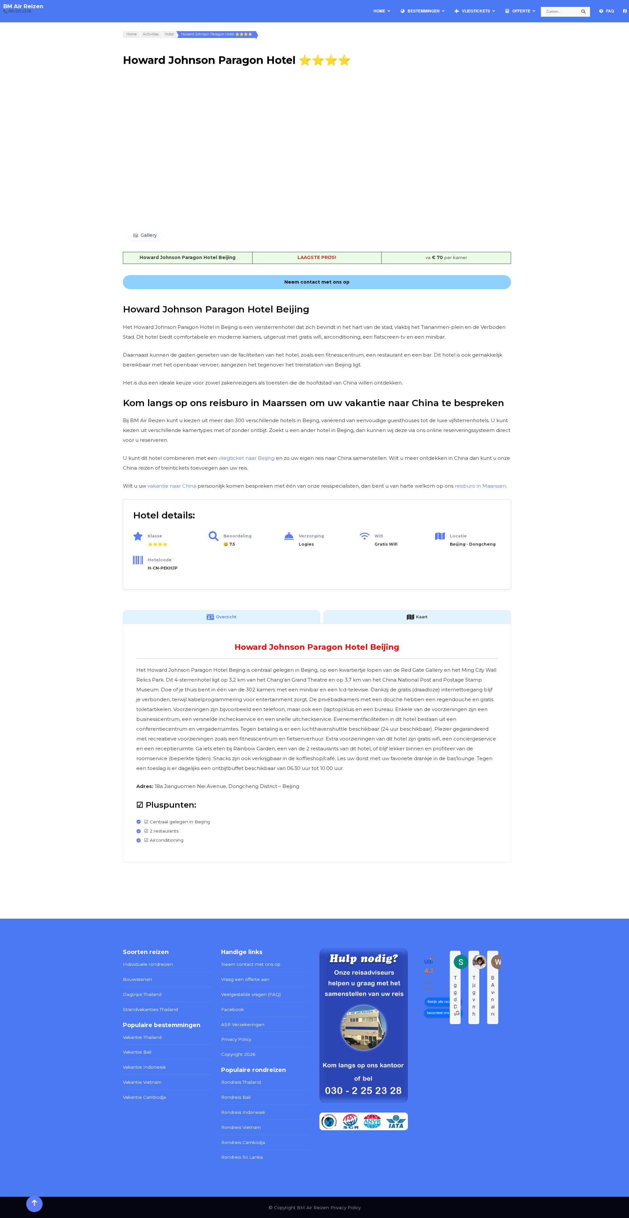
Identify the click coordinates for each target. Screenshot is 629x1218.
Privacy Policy (236, 1039)
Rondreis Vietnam (241, 1127)
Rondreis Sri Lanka (242, 1157)
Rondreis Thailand (241, 1082)
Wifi (378, 536)
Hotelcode (160, 559)
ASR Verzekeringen (242, 1024)
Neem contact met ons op (250, 964)
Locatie (458, 536)
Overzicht (226, 616)
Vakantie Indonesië (144, 1067)
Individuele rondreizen (148, 964)
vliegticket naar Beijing (247, 458)
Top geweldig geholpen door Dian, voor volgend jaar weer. (455, 996)
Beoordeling (237, 536)
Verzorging (311, 536)
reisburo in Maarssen (480, 486)
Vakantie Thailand (142, 1037)
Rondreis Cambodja (243, 1142)
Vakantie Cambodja (144, 1097)
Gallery (149, 235)
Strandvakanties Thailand (150, 1009)
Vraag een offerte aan (245, 979)
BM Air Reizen (23, 6)
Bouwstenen (137, 979)
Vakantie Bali (137, 1052)
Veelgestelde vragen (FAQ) (251, 994)
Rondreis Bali (236, 1097)
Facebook (232, 1009)
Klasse (155, 536)
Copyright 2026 (238, 1054)
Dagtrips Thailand (142, 994)
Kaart (422, 616)
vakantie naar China (171, 486)
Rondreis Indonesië (243, 1112)
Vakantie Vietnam (142, 1082)
